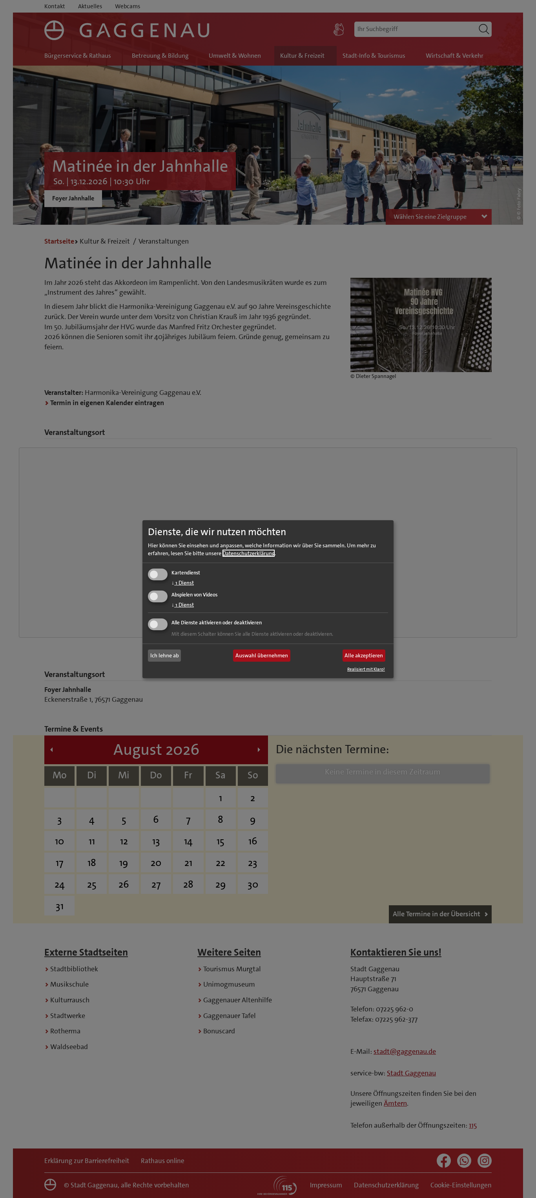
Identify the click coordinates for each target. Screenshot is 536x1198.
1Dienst (182, 582)
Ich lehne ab (164, 655)
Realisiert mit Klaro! (366, 669)
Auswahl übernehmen (261, 655)
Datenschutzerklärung (248, 553)
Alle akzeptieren (364, 655)
